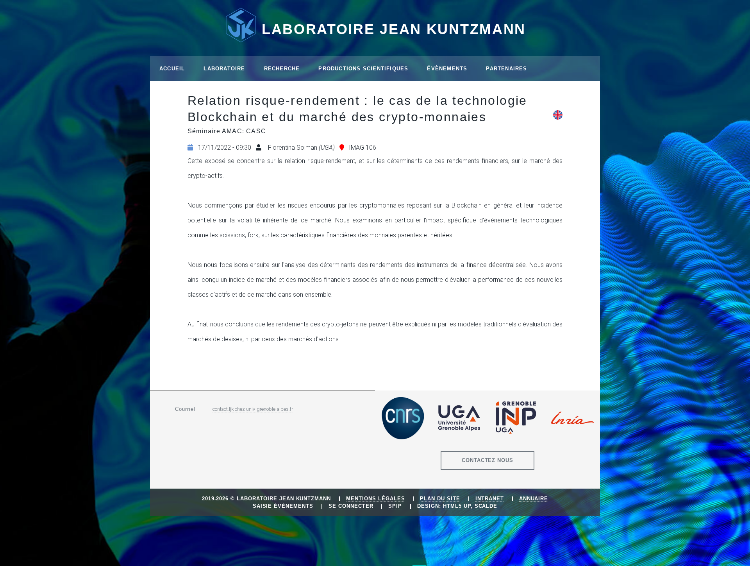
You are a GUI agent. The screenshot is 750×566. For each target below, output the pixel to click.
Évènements (447, 69)
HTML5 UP (457, 506)
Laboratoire (224, 69)
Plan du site (440, 499)
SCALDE (486, 506)
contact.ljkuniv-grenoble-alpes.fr (252, 409)
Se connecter (351, 506)
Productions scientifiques (363, 69)
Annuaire (533, 499)
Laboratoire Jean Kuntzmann (394, 29)
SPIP (395, 506)
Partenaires (506, 69)
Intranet (489, 499)
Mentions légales (375, 499)
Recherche (282, 69)
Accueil (172, 69)
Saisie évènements (283, 506)
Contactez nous (487, 460)
